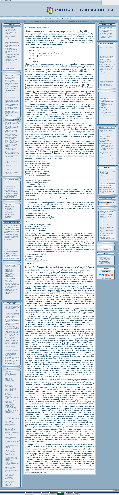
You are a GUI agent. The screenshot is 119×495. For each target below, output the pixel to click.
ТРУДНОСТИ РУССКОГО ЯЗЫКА (11, 229)
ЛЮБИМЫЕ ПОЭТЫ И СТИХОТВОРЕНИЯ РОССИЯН (106, 238)
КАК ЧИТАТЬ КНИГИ (59, 21)
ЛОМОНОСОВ (8, 371)
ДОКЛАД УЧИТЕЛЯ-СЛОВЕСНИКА (80, 21)
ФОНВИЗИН (7, 377)
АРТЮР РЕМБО (8, 474)
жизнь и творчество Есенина (75, 469)
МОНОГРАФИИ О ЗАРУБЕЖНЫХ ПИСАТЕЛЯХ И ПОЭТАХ (106, 37)
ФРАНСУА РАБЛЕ (8, 449)
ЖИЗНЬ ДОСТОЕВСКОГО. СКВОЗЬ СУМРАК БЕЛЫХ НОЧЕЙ (12, 414)
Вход (73, 18)
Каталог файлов (57, 18)
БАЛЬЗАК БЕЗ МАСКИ (10, 457)
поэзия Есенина (48, 469)
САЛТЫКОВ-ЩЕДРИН (10, 407)
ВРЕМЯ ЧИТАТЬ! (46, 21)
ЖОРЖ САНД (8, 477)
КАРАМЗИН (7, 393)
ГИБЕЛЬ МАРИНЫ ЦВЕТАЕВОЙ (12, 432)
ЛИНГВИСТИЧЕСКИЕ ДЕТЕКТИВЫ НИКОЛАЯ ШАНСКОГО (12, 237)
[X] (108, 202)
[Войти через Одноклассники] (112, 275)
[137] (85, 266)
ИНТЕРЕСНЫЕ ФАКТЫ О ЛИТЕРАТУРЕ (105, 217)
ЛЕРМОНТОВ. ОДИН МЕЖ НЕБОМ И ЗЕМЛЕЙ (11, 389)
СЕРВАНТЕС (8, 455)
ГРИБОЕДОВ (8, 385)
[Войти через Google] (109, 275)
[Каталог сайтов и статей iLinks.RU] (68, 494)
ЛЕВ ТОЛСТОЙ (8, 402)
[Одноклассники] (104, 202)
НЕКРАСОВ (7, 401)
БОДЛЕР (7, 473)
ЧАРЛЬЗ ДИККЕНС (9, 468)
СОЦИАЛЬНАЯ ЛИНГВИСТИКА (11, 253)
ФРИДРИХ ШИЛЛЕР (9, 451)
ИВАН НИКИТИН (8, 400)
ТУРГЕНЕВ (7, 417)
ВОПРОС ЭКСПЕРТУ (100, 21)
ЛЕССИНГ (7, 484)
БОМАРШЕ (7, 485)
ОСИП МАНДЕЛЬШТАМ (10, 429)
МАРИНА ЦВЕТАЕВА (9, 430)
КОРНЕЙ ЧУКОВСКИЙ (10, 422)
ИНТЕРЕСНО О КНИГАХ (105, 222)
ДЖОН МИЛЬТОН (9, 482)
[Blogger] (107, 204)
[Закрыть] (101, 4)
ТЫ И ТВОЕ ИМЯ (8, 239)
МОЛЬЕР (7, 480)
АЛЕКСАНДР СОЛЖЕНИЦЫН (11, 440)
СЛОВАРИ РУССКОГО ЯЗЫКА (11, 227)
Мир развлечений (103, 261)
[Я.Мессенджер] (100, 202)
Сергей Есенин (65, 469)
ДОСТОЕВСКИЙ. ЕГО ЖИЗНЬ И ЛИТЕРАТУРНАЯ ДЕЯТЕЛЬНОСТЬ (12, 411)
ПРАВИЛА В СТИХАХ (9, 188)
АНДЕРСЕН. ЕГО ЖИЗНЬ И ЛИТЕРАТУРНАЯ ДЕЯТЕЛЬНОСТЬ (11, 459)
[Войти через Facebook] (103, 275)
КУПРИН (7, 420)
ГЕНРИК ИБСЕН (8, 478)
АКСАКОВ (7, 396)
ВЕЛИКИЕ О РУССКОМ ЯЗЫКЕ (11, 225)
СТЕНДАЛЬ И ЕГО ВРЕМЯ (11, 470)
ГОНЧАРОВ (7, 394)
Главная (49, 18)
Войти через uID (106, 271)
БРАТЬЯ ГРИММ (8, 462)
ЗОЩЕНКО (7, 438)
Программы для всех (104, 259)
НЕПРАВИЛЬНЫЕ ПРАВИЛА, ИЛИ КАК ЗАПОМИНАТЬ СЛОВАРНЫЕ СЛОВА (10, 196)
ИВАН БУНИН (8, 421)
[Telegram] (106, 202)
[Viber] (110, 202)
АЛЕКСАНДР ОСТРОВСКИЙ (11, 418)
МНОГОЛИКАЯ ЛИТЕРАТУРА (106, 214)
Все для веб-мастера (104, 258)
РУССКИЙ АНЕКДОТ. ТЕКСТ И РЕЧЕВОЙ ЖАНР (105, 225)
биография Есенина (56, 469)
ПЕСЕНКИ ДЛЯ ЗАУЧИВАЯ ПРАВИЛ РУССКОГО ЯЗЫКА (10, 191)
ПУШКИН (7, 373)
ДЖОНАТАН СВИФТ (9, 454)
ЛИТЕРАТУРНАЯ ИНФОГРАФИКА (107, 233)
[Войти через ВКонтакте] (100, 275)
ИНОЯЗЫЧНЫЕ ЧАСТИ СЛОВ (11, 193)
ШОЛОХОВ (7, 434)
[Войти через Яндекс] (106, 275)
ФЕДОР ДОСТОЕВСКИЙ (10, 409)
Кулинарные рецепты (104, 263)
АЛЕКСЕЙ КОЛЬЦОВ (9, 424)
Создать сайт (102, 257)
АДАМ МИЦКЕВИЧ (9, 481)
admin (40, 469)
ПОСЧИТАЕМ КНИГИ (104, 235)
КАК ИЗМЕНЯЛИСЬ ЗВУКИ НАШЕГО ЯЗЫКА (10, 246)
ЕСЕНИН (7, 425)
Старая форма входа (106, 278)
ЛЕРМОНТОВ (8, 386)
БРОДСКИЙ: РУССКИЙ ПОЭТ (11, 441)
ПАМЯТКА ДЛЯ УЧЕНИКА (10, 186)
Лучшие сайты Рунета (105, 262)
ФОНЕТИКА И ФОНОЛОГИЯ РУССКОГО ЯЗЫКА (10, 242)
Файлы (30, 24)
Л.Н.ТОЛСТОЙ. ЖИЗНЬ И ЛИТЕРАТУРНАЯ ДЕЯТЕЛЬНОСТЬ (10, 405)
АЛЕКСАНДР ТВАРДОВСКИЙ (11, 435)
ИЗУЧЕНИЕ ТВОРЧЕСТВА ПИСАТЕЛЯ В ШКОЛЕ (105, 31)
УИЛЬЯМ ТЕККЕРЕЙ (9, 475)
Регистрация (66, 18)
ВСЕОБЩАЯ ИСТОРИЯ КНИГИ (107, 219)
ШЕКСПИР (7, 450)
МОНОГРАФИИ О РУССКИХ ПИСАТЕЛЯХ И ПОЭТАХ (105, 34)
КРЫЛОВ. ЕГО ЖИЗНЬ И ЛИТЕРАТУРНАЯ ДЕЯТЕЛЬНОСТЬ (10, 382)
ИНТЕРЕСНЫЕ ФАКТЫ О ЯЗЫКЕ (11, 258)
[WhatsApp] (111, 202)
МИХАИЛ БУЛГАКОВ (9, 437)
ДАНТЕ (6, 447)
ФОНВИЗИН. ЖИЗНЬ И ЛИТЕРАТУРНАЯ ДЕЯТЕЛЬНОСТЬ (10, 379)
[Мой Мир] (113, 202)
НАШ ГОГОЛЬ (8, 390)
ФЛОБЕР (7, 471)
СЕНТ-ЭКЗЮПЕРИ (9, 466)
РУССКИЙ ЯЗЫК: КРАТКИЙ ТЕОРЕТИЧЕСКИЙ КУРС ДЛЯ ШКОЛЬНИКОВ (11, 183)
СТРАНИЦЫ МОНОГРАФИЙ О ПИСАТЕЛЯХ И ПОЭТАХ (45, 24)
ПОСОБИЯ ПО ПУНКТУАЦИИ (11, 234)
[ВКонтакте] (102, 202)
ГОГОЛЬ (7, 392)
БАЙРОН (7, 453)
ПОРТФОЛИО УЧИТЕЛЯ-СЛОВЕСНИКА (25, 21)
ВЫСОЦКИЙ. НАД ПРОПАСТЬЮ (12, 442)
